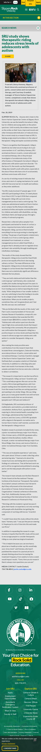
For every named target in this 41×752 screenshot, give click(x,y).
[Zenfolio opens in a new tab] (31, 599)
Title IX (30, 735)
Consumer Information (29, 726)
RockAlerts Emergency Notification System (10, 704)
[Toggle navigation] (26, 9)
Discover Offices (31, 702)
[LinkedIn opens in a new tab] (31, 590)
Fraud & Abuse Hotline (15, 729)
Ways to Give (10, 711)
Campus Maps (31, 698)
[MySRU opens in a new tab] (32, 9)
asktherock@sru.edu (20, 676)
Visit (23, 2)
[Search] (37, 9)
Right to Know (14, 735)
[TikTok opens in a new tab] (20, 599)
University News (31, 713)
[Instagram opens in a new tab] (20, 590)
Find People (31, 706)
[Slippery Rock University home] (20, 632)
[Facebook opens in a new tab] (9, 590)
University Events (31, 709)
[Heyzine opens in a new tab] (26, 608)
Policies (36, 732)
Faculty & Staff (10, 714)
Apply (38, 2)
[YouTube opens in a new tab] (10, 599)
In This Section (10, 18)
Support (23, 735)
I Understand (10, 748)
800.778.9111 (20, 683)
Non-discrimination (10, 732)
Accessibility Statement (12, 726)
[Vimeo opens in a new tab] (16, 608)
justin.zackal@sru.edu (22, 569)
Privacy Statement (8, 744)
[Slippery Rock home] (10, 10)
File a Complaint (30, 729)
